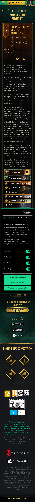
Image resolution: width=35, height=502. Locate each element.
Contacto (10, 435)
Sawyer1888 (14, 50)
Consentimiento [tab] (9, 218)
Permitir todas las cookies (17, 277)
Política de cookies (17, 431)
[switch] (28, 257)
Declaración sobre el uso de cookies (16, 433)
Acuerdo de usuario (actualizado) (17, 424)
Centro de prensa (21, 435)
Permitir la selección (17, 282)
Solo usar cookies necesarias (17, 288)
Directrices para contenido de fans (16, 426)
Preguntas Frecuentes (17, 422)
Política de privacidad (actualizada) (17, 428)
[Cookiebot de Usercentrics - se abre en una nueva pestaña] (23, 212)
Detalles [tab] (20, 218)
